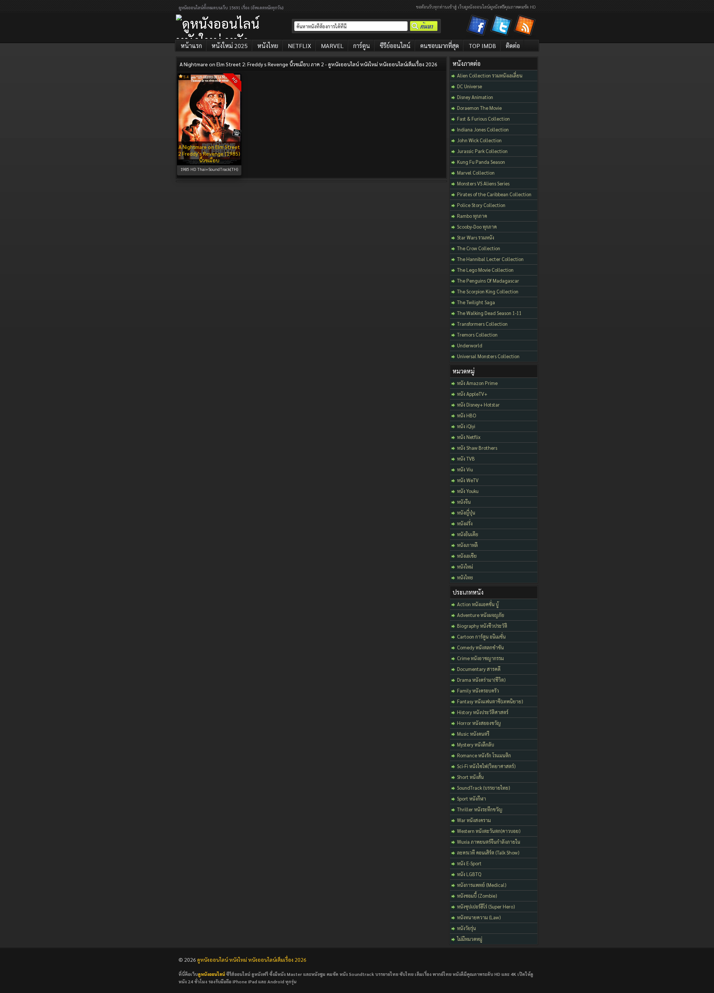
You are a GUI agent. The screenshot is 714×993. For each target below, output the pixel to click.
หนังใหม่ (465, 566)
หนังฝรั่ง (465, 523)
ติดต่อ (513, 46)
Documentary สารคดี (479, 669)
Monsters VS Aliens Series (483, 183)
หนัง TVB (466, 458)
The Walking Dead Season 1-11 (489, 313)
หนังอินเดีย (467, 534)
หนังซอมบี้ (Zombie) (477, 895)
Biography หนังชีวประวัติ (482, 626)
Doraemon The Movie (479, 108)
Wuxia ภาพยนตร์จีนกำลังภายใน (488, 841)
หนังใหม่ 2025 (230, 46)
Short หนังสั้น (470, 777)
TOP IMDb (482, 46)
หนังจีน (464, 502)
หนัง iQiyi (466, 426)
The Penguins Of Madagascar (488, 280)
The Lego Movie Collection (485, 270)
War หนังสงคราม (474, 820)
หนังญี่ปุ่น (466, 512)
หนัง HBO (466, 415)
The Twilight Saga (476, 302)
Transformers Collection (482, 324)
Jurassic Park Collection (482, 151)
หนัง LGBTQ (469, 874)
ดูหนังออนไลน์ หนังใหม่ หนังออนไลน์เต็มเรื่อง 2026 (251, 959)
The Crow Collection (478, 248)
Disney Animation (475, 97)
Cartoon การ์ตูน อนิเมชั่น (481, 636)
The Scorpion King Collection (487, 291)
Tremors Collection (477, 334)
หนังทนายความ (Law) (479, 917)
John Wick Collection (479, 140)
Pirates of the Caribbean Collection (494, 194)
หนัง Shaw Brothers (477, 448)
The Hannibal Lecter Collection (490, 259)
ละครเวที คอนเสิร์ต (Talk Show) (488, 852)
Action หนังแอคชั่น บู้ (478, 604)
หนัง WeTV (468, 480)
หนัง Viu (465, 469)
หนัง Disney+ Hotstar (478, 404)
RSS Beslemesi (526, 27)
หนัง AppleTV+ (472, 394)
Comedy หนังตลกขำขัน (480, 647)
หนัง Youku (468, 491)
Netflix (299, 46)
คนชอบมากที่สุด (439, 46)
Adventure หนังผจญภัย (480, 615)
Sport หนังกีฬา (471, 798)
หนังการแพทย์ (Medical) (481, 885)
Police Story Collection (481, 205)
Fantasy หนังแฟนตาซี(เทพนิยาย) (490, 701)
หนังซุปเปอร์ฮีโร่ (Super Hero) (486, 906)
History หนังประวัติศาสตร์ (482, 712)
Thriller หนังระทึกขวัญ (479, 809)
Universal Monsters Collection (488, 356)
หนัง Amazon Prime (477, 383)
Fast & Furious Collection (483, 118)
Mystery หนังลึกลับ (475, 744)
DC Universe (469, 86)
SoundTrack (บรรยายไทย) (483, 787)
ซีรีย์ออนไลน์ (395, 46)
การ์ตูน (361, 46)
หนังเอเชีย (467, 556)
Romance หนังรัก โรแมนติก (484, 755)
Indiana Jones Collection (483, 129)
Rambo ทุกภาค (472, 216)
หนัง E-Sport (469, 863)
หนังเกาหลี (467, 545)
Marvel (332, 46)
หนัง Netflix (468, 437)
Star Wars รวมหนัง (475, 237)
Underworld (469, 345)
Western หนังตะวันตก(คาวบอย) (489, 831)
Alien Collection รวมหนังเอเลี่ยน (489, 75)
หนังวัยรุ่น (466, 928)
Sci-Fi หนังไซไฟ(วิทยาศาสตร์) (486, 766)
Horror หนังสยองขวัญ (479, 723)
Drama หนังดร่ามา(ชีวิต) (481, 680)
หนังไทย (267, 46)
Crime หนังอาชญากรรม (480, 658)
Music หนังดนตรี (473, 734)
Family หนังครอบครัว (478, 690)
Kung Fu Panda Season (481, 162)
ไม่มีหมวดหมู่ (469, 939)
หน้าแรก (191, 46)
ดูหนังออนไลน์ (211, 974)
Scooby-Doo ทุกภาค (477, 226)
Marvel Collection (476, 172)
